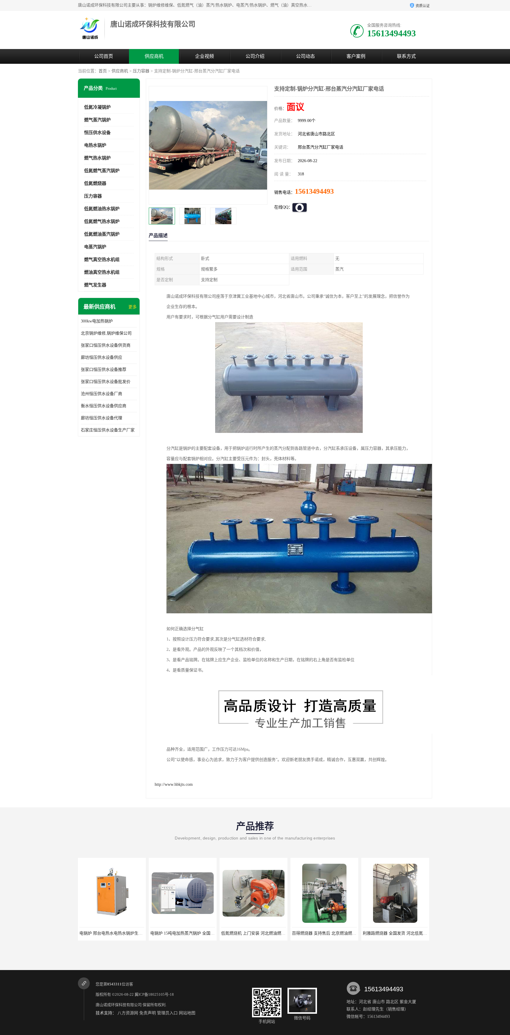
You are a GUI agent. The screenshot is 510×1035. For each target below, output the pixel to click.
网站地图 (187, 1013)
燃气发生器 (95, 285)
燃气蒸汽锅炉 (97, 120)
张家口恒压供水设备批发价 (105, 381)
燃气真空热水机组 (102, 259)
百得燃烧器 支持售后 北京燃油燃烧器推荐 (259, 933)
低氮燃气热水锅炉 (102, 221)
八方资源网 (127, 1013)
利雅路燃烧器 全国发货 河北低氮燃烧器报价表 (334, 933)
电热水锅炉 (95, 145)
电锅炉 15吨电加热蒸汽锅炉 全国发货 (113, 933)
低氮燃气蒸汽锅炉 (102, 170)
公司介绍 (255, 56)
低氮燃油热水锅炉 (102, 208)
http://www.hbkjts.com (174, 784)
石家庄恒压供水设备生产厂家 (108, 430)
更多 (132, 307)
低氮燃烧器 (95, 183)
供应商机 (154, 56)
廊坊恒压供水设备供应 (101, 357)
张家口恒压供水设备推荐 (103, 369)
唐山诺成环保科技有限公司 (119, 1005)
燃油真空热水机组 (102, 272)
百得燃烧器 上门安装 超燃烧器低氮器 (397, 933)
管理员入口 (167, 1013)
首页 (103, 71)
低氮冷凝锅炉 (97, 107)
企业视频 (204, 56)
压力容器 (141, 71)
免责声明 (147, 1013)
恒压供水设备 (97, 132)
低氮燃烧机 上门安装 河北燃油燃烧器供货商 (190, 933)
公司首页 (103, 56)
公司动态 (305, 56)
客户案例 (355, 56)
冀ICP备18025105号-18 (154, 994)
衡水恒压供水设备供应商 (103, 406)
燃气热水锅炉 (97, 158)
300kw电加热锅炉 (97, 321)
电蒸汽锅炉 (95, 247)
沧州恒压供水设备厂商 (101, 394)
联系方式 (406, 56)
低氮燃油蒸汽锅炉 (102, 234)
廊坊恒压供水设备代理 (101, 418)
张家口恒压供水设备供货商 (105, 345)
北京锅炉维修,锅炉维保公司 (106, 333)
